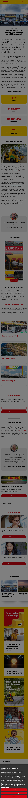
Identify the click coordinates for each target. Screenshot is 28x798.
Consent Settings (14, 789)
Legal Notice (6, 787)
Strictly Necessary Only (14, 793)
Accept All (14, 796)
